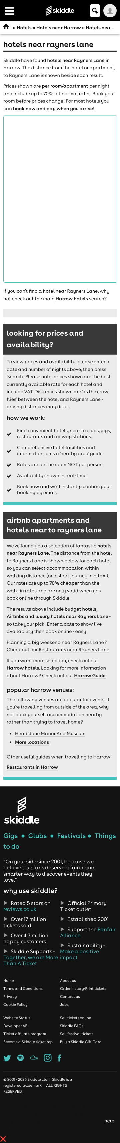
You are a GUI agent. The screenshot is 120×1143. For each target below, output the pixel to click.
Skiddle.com (60, 10)
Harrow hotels (72, 299)
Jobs (64, 1004)
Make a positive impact (79, 954)
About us (68, 980)
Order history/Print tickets (83, 988)
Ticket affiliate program (24, 1033)
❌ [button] (3, 1139)
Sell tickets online (75, 1017)
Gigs (10, 836)
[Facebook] (59, 1059)
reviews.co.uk (19, 909)
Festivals (71, 836)
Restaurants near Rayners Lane (74, 650)
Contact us (70, 996)
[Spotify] (20, 1059)
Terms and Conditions (23, 988)
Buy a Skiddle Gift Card (81, 1041)
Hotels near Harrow (58, 28)
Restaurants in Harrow (32, 767)
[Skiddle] (21, 810)
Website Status (16, 1017)
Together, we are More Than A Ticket (30, 960)
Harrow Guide (90, 676)
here (109, 1121)
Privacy (10, 996)
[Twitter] (7, 1059)
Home (8, 980)
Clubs (37, 836)
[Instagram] (48, 1059)
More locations (32, 742)
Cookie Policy (15, 1004)
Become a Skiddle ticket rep (28, 1041)
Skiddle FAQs (71, 1025)
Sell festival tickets (76, 1033)
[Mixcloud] (34, 1059)
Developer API (15, 1025)
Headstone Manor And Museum (50, 733)
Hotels (24, 28)
